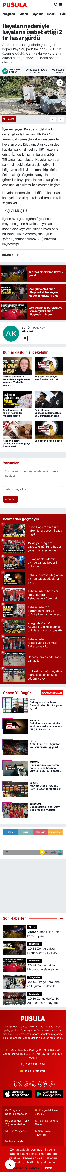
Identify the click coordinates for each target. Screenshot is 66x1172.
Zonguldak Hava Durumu (46, 1112)
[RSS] (52, 1084)
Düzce (32, 927)
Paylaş (10, 118)
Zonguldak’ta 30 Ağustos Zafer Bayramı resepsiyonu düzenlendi (43, 1001)
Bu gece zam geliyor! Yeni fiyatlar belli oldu (47, 378)
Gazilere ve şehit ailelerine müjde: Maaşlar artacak (12, 412)
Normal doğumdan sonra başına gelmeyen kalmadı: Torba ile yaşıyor (16, 380)
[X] (20, 1084)
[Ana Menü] (60, 4)
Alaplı (24, 14)
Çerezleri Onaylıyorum (27, 1167)
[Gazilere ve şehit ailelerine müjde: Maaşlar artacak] (17, 399)
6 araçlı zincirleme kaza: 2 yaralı (44, 934)
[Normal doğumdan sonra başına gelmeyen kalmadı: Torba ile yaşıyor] (17, 365)
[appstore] (17, 1095)
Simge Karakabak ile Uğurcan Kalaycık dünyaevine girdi (44, 984)
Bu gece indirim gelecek (48, 440)
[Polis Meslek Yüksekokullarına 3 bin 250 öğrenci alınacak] (49, 399)
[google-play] (49, 1095)
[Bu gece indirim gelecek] (49, 430)
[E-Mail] (25, 338)
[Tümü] (61, 918)
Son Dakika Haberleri (43, 1132)
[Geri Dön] (10, 1164)
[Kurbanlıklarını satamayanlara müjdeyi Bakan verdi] (17, 430)
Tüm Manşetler (18, 1131)
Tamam (48, 1168)
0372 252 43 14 (35, 1064)
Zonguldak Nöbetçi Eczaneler (16, 1112)
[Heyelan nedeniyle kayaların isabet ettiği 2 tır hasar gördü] (33, 95)
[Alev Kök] (11, 333)
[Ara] (56, 4)
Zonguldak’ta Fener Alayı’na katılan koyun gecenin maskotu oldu (43, 951)
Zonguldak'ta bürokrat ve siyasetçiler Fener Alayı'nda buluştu (43, 968)
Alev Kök (28, 331)
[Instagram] (33, 1084)
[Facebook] (14, 1084)
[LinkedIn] (39, 1084)
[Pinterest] (27, 1084)
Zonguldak (9, 14)
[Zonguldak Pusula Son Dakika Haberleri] (15, 5)
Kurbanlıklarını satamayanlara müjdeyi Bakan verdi (16, 443)
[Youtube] (45, 1084)
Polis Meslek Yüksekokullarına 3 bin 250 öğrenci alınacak (48, 412)
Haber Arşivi (16, 1141)
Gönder (10, 499)
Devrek (51, 14)
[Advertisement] (33, 885)
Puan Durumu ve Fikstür (47, 1122)
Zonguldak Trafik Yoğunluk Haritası (17, 1122)
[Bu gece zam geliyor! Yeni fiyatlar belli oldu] (49, 365)
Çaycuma (37, 14)
